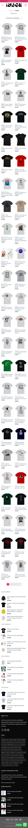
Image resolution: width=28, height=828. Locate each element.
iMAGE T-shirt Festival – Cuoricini (21, 149)
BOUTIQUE (10, 744)
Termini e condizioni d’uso (14, 823)
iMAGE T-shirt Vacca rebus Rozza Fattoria (6, 330)
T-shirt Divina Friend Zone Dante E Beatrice (20, 575)
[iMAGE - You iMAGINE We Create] (14, 5)
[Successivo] (20, 584)
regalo (7, 762)
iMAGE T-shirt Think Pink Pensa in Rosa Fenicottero (20, 309)
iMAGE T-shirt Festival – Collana (7, 149)
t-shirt (20, 762)
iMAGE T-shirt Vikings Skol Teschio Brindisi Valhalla (20, 331)
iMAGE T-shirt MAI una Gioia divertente (20, 193)
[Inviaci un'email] (8, 730)
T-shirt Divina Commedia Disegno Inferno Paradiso (6, 576)
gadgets (3, 752)
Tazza (12, 765)
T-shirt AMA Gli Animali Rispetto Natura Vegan (7, 375)
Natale (21, 755)
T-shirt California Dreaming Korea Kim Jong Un (6, 465)
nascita (16, 755)
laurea (3, 755)
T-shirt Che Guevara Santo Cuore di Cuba (20, 487)
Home (11, 10)
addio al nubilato (21, 739)
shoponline (15, 762)
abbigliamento (5, 739)
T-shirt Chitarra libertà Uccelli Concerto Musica (21, 508)
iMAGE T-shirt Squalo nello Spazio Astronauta (7, 308)
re (25, 760)
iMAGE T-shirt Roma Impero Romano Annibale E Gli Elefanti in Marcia (21, 240)
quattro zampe (20, 760)
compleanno (4, 747)
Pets (3, 760)
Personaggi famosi (11, 757)
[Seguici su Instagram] (5, 730)
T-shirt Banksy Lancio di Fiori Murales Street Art (7, 420)
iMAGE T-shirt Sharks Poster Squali (6, 285)
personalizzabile (20, 757)
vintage (16, 765)
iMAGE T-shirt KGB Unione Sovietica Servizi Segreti (20, 171)
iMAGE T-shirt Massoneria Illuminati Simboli (6, 216)
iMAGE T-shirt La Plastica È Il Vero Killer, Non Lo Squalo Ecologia (7, 194)
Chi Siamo (5, 822)
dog (15, 747)
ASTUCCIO (4, 744)
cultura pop (10, 747)
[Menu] (2, 5)
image (24, 752)
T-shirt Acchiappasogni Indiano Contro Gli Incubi (6, 353)
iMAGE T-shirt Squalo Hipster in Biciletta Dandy (20, 286)
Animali (3, 742)
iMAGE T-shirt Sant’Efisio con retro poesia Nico (6, 263)
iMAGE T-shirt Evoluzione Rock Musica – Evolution (20, 127)
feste (20, 749)
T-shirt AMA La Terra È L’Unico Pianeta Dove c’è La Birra (20, 376)
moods (12, 755)
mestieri (7, 755)
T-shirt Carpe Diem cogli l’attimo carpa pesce (21, 464)
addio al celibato (12, 739)
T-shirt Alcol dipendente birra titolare (20, 352)
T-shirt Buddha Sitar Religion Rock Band (19, 443)
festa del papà (15, 749)
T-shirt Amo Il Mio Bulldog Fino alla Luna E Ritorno (20, 399)
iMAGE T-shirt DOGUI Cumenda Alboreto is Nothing (6, 127)
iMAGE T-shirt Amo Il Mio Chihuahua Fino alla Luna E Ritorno (21, 39)
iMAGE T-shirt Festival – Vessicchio (7, 170)
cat (19, 744)
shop (11, 762)
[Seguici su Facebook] (2, 730)
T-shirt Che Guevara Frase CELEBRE (6, 487)
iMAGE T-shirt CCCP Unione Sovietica (20, 83)
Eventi (19, 747)
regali (3, 762)
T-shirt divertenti (5, 765)
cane (16, 744)
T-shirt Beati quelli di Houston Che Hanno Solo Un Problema (20, 421)
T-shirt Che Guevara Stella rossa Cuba (6, 508)
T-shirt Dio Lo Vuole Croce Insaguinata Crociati (6, 553)
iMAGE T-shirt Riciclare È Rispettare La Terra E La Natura (7, 239)
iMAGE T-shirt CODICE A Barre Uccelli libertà (7, 105)
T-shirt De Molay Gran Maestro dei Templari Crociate (20, 531)
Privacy (23, 822)
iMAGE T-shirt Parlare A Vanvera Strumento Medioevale (21, 216)
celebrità (23, 744)
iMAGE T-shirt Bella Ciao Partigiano (21, 61)
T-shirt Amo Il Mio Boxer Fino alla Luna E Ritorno (7, 398)
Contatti (11, 822)
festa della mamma (6, 749)
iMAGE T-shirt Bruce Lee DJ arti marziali (7, 83)
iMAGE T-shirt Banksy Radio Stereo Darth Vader (6, 62)
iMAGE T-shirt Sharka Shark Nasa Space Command (20, 263)
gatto (8, 752)
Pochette (7, 760)
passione (4, 757)
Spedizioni (17, 822)
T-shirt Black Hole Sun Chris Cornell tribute (6, 443)
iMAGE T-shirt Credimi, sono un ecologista (20, 105)
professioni (12, 760)
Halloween (12, 752)
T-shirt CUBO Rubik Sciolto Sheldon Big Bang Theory (7, 531)
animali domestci (10, 742)
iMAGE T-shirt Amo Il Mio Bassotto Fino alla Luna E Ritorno (6, 39)
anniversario (18, 742)
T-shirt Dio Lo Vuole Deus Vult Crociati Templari (19, 553)
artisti (23, 742)
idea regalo (19, 752)
